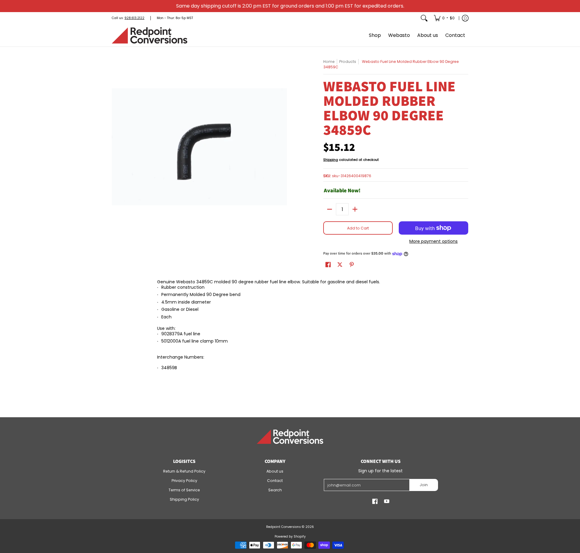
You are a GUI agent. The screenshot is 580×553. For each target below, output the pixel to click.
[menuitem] (444, 18)
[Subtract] (329, 209)
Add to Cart (358, 228)
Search (275, 490)
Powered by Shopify (290, 536)
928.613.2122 (134, 18)
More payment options (433, 241)
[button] (328, 264)
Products (347, 61)
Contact (275, 480)
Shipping (330, 159)
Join (424, 484)
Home (329, 61)
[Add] (355, 209)
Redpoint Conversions (283, 527)
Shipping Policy (184, 499)
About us (274, 471)
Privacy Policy (184, 480)
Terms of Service (184, 490)
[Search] (424, 18)
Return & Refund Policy (184, 471)
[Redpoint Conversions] (149, 35)
